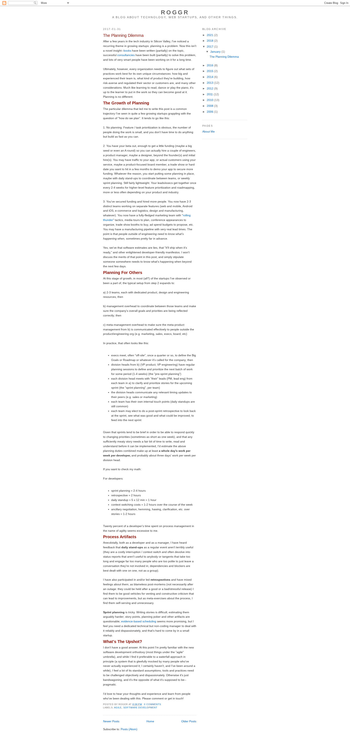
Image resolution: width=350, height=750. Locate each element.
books (127, 50)
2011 (210, 94)
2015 (210, 71)
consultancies (126, 55)
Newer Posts (111, 721)
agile (118, 707)
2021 (210, 35)
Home (150, 721)
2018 (210, 40)
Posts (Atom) (129, 729)
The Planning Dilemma (123, 35)
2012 (210, 88)
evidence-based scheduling (138, 621)
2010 (210, 100)
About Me (208, 131)
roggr (175, 12)
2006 (210, 111)
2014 (210, 77)
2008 (210, 105)
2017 (210, 46)
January (215, 51)
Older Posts (188, 721)
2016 (210, 65)
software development (140, 707)
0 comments (152, 704)
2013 (210, 82)
